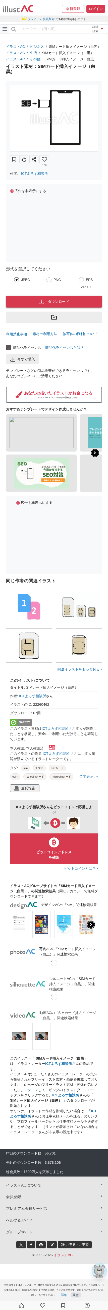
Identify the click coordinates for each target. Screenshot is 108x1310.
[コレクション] (63, 1305)
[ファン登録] (42, 1305)
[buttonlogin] (13, 29)
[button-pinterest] (41, 1244)
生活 (33, 53)
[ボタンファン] (44, 159)
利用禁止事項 (16, 334)
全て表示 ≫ (88, 776)
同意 (76, 1295)
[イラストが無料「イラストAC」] (18, 9)
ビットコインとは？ (80, 868)
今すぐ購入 (26, 359)
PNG (57, 280)
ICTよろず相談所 (34, 174)
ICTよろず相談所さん (59, 728)
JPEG (25, 280)
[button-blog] (52, 1244)
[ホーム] (21, 1305)
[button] (73, 9)
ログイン (31, 1090)
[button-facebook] (31, 1244)
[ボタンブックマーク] (14, 159)
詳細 (64, 1295)
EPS (89, 280)
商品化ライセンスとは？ (64, 348)
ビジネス (37, 47)
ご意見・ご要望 (77, 1245)
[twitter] (21, 1244)
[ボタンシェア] (33, 159)
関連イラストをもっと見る (79, 669)
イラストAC (15, 47)
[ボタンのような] (23, 159)
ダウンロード (58, 302)
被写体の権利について (80, 334)
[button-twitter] (21, 1244)
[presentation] (95, 453)
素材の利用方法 (45, 334)
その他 (35, 59)
